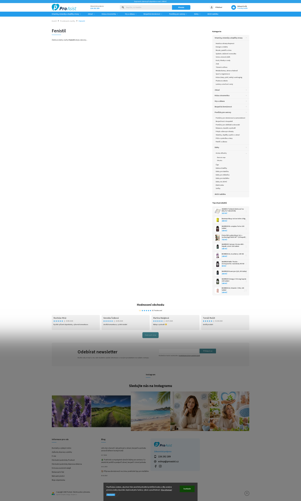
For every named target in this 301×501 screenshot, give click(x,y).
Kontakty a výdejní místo (61, 448)
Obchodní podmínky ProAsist (63, 460)
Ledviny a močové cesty (224, 84)
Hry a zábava (220, 101)
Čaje (217, 165)
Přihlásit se (207, 351)
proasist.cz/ (160, 466)
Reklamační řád (58, 472)
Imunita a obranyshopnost (225, 43)
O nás (54, 456)
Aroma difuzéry (221, 153)
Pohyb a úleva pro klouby (225, 131)
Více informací (166, 490)
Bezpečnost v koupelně (224, 121)
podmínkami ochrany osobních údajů (189, 356)
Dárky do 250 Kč (221, 182)
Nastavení (110, 495)
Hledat (181, 7)
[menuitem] (68, 14)
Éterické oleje (221, 157)
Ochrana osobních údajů (61, 468)
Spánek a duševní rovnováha (226, 54)
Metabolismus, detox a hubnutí (227, 71)
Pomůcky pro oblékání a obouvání (228, 125)
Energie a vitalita (222, 47)
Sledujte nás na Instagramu (150, 385)
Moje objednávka (58, 480)
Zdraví (217, 90)
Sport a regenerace (223, 74)
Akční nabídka (220, 194)
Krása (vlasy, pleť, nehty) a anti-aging (229, 77)
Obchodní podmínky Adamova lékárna (67, 464)
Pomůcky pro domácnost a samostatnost (230, 118)
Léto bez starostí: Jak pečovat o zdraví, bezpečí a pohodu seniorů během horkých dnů (123, 449)
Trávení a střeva (221, 67)
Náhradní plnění (58, 476)
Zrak (217, 64)
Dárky (217, 147)
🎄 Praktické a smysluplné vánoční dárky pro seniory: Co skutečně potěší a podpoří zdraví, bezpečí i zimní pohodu (123, 461)
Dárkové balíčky (221, 168)
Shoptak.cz (74, 495)
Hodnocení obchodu (150, 305)
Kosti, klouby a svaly (223, 60)
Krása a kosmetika (222, 95)
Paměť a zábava (221, 142)
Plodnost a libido (222, 81)
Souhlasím (187, 489)
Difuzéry (219, 160)
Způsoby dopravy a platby (62, 452)
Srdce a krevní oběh (223, 57)
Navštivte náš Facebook (155, 466)
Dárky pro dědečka (222, 175)
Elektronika (220, 185)
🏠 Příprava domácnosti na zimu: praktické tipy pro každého (125, 471)
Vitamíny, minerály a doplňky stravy (229, 38)
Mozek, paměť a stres (224, 50)
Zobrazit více (150, 335)
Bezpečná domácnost (223, 106)
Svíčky (218, 188)
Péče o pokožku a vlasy (224, 138)
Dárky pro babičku (222, 171)
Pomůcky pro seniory (223, 112)
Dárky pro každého (222, 178)
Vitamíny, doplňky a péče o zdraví (228, 135)
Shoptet (63, 495)
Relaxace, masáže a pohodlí (226, 128)
